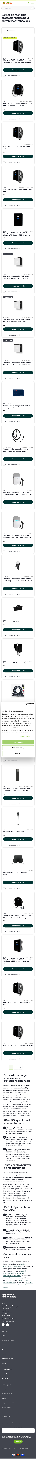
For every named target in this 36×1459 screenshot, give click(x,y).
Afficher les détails (23, 736)
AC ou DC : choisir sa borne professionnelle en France (18, 1285)
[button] (32, 3)
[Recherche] (32, 8)
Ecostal (3, 1335)
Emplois (4, 1344)
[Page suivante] (25, 1067)
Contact (4, 1354)
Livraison (4, 1389)
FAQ (3, 1349)
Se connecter (5, 1378)
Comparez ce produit (12, 75)
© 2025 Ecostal (6, 1416)
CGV (3, 1412)
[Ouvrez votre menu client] (28, 3)
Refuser (18, 753)
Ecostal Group (26, 1449)
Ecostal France (9, 1449)
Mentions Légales (6, 1407)
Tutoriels (4, 1363)
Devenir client (5, 1374)
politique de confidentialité (24, 1437)
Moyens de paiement (7, 1393)
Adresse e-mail (18, 1427)
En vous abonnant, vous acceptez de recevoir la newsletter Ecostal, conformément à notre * (16, 1437)
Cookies (4, 1398)
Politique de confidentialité (8, 1403)
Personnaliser (17, 748)
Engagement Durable (7, 1358)
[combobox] (18, 8)
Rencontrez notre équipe (8, 1340)
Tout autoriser (18, 742)
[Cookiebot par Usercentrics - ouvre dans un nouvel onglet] (25, 704)
